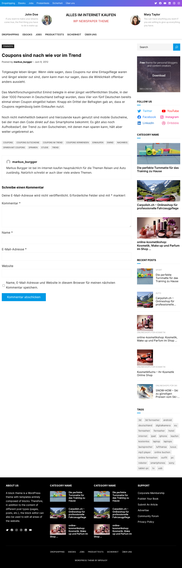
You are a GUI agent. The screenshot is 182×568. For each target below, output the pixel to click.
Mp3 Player (144, 452)
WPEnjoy (102, 560)
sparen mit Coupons (14, 147)
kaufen (174, 436)
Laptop (156, 441)
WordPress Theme (84, 560)
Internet (142, 436)
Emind (110, 142)
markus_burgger (23, 61)
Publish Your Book (148, 498)
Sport (159, 270)
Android (167, 420)
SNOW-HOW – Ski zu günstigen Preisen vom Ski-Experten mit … (167, 394)
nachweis (122, 142)
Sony (171, 462)
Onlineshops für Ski (166, 385)
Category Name (148, 134)
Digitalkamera (163, 425)
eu (175, 425)
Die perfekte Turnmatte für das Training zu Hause (158, 169)
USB (160, 468)
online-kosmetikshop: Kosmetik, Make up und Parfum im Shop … (158, 245)
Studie (44, 147)
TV (153, 468)
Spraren (33, 147)
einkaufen (97, 142)
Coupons (8, 142)
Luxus (173, 446)
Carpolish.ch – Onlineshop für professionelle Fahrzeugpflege (157, 206)
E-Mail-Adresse (14, 249)
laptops (168, 441)
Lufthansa (161, 446)
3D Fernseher (152, 420)
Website (7, 266)
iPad (153, 436)
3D (139, 420)
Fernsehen (144, 430)
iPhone (163, 436)
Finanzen (8, 46)
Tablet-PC (143, 468)
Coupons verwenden (77, 142)
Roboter (142, 462)
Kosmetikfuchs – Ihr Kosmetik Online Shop (155, 373)
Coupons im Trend (53, 142)
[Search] (176, 47)
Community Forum (148, 516)
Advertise (143, 510)
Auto (158, 293)
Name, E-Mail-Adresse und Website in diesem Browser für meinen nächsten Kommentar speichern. (60, 285)
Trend (55, 147)
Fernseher (159, 430)
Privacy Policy (146, 521)
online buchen (162, 452)
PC (172, 457)
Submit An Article (148, 504)
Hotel (171, 430)
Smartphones (158, 462)
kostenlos (143, 441)
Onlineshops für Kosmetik (151, 332)
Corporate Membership (151, 492)
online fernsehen (147, 457)
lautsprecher (145, 446)
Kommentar (11, 203)
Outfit (164, 457)
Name (7, 232)
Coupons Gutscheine (28, 142)
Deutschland (145, 425)
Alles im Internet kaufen (91, 15)
